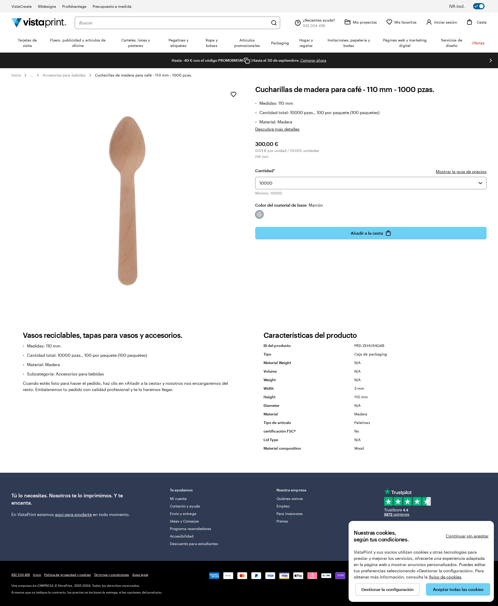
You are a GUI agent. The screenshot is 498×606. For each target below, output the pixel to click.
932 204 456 (20, 574)
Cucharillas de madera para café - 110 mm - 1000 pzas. (143, 75)
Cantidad (265, 170)
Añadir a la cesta (367, 233)
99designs (47, 6)
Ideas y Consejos (184, 521)
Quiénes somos (289, 498)
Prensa (282, 521)
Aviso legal (140, 574)
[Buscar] (274, 23)
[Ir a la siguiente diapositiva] (491, 60)
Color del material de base (289, 205)
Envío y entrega (183, 513)
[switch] (471, 6)
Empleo (282, 506)
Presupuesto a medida (112, 6)
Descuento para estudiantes (194, 543)
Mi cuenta (178, 498)
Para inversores (289, 513)
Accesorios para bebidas (64, 75)
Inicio (16, 75)
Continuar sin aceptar (467, 535)
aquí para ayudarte (73, 514)
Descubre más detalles (277, 129)
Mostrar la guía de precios (461, 171)
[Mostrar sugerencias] (480, 183)
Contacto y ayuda (185, 506)
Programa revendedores (190, 528)
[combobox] (173, 23)
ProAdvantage (74, 6)
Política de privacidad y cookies (67, 574)
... (31, 75)
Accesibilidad (182, 536)
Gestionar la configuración (387, 589)
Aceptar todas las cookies (458, 589)
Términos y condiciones (111, 574)
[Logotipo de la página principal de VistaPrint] (38, 22)
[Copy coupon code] (247, 61)
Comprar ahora (313, 60)
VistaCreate (21, 6)
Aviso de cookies (445, 576)
